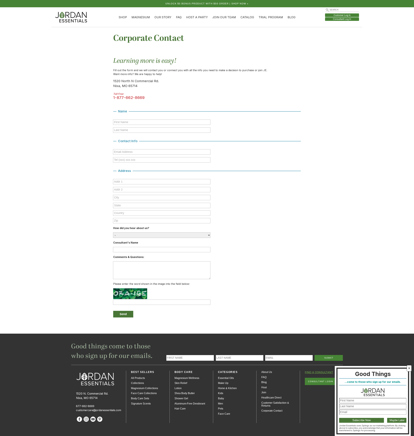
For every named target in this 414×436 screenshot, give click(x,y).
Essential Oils (226, 378)
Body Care (183, 372)
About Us (266, 372)
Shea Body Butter (184, 393)
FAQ (179, 17)
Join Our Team (224, 17)
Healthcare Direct (271, 397)
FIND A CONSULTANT (319, 372)
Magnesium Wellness (186, 378)
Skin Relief (180, 383)
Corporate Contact (271, 410)
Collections (137, 383)
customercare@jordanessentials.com (98, 410)
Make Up (223, 383)
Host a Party (197, 17)
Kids (220, 393)
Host (264, 387)
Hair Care (180, 408)
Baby (221, 398)
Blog (291, 17)
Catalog (247, 17)
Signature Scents (141, 403)
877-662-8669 (85, 406)
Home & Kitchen (227, 388)
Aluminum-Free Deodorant (189, 403)
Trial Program (271, 17)
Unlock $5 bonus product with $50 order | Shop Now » (207, 3)
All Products (138, 378)
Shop (123, 17)
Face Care (224, 413)
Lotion (178, 388)
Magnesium (140, 17)
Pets (220, 408)
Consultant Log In (342, 19)
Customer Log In (342, 15)
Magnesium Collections (144, 388)
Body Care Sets (140, 398)
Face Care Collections (144, 393)
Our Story (162, 17)
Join (263, 392)
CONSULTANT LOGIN (320, 381)
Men (220, 403)
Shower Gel (181, 398)
